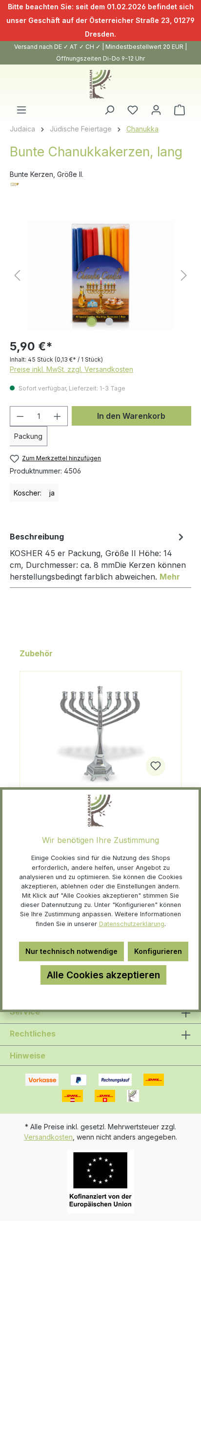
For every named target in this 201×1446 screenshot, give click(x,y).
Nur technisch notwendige (71, 951)
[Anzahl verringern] (20, 416)
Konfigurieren (158, 951)
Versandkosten (48, 1137)
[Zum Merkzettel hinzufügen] (155, 766)
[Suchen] (109, 110)
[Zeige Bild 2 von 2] (109, 321)
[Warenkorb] (179, 110)
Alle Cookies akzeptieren (103, 975)
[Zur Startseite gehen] (100, 84)
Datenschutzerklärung (131, 924)
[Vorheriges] (17, 275)
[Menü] (21, 110)
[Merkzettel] (132, 110)
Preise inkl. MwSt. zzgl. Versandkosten (71, 369)
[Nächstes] (184, 275)
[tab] (98, 556)
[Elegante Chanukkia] (100, 735)
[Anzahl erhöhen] (57, 416)
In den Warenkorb (131, 416)
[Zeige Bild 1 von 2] (92, 321)
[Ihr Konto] (156, 110)
